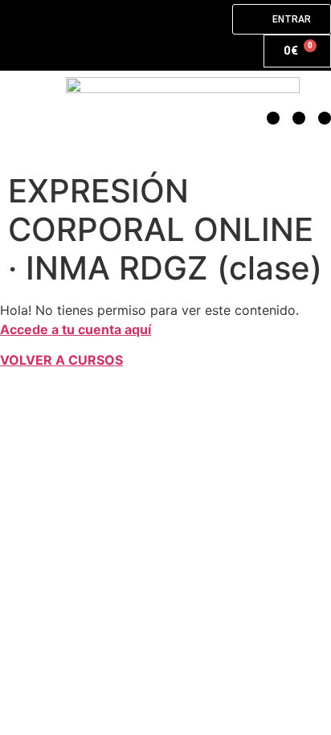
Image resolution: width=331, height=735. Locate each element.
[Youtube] (273, 118)
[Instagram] (298, 118)
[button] (33, 118)
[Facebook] (324, 118)
